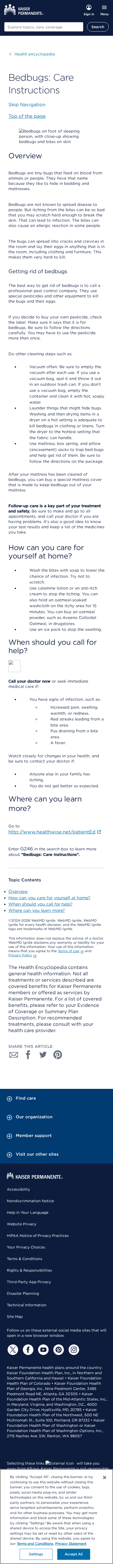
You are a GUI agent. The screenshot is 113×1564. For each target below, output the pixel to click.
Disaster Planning (23, 1293)
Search (97, 27)
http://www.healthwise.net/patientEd (51, 832)
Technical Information (27, 1305)
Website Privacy (21, 1224)
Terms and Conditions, (35, 1544)
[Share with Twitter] (43, 1054)
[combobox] (43, 27)
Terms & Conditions (24, 1259)
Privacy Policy (20, 955)
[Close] (104, 1477)
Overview (18, 891)
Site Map (15, 1316)
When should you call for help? (40, 904)
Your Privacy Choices (26, 1247)
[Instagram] (73, 1349)
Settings (36, 1554)
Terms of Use (68, 951)
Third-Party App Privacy (29, 1282)
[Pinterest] (58, 1349)
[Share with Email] (13, 1054)
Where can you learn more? (36, 910)
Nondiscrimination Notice (30, 1201)
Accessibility (18, 1189)
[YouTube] (42, 1349)
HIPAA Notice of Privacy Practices (38, 1235)
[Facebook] (27, 1349)
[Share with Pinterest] (58, 1054)
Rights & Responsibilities (29, 1270)
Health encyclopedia (32, 54)
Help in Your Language (27, 1212)
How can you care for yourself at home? (49, 897)
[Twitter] (12, 1349)
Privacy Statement (70, 1544)
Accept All (73, 1554)
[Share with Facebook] (28, 1054)
